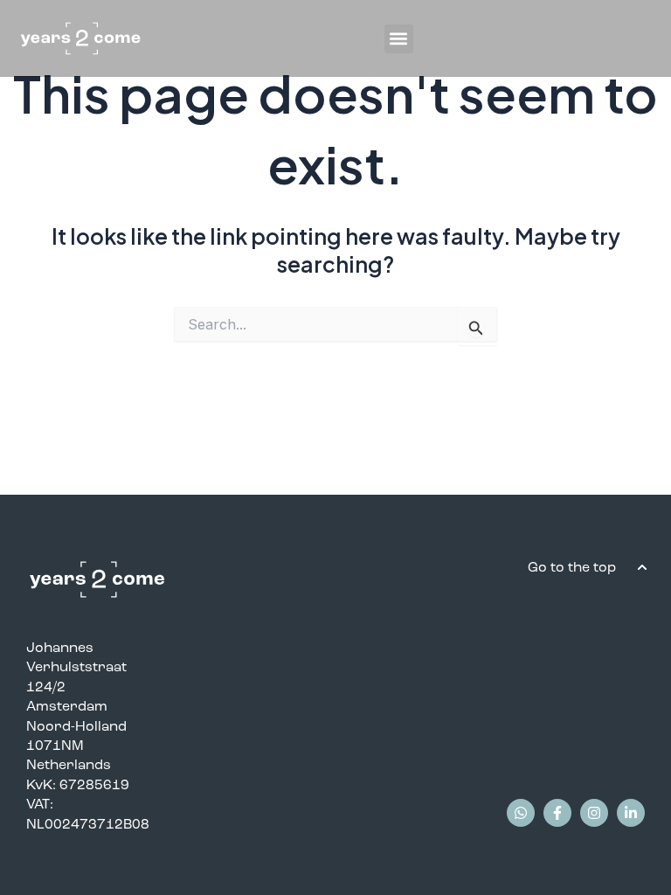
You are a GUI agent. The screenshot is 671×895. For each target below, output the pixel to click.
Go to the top (573, 567)
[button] (398, 38)
